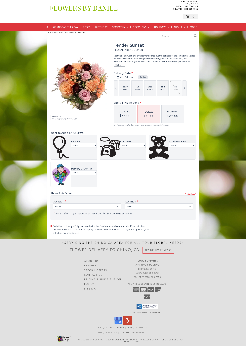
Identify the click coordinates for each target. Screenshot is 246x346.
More (193, 27)
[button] (190, 16)
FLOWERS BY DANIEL (84, 8)
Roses (87, 27)
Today (143, 77)
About (178, 27)
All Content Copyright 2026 (95, 339)
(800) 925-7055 (191, 9)
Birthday (101, 27)
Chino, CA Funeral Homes (111, 327)
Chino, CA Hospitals (138, 327)
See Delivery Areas (158, 250)
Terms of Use (132, 341)
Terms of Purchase (172, 339)
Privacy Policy (149, 339)
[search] (195, 35)
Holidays (160, 27)
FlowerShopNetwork (125, 339)
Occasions (140, 27)
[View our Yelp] (127, 324)
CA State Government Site (134, 332)
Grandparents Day (65, 27)
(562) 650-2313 (191, 6)
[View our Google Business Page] (118, 324)
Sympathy (118, 27)
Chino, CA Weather (107, 332)
